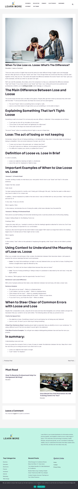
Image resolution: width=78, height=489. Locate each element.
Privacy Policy (57, 467)
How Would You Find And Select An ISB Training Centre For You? (55, 395)
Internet (28, 6)
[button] (72, 4)
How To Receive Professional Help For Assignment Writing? (20, 376)
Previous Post (7, 360)
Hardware (61, 3)
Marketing (5, 476)
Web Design (6, 478)
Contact (55, 464)
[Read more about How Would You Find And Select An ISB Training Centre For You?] (56, 382)
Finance (44, 3)
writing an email (27, 86)
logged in (15, 413)
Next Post (71, 360)
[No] (76, 485)
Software (36, 6)
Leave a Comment (17, 68)
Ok (35, 486)
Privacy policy (41, 486)
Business (28, 3)
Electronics (52, 3)
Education (36, 3)
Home (55, 462)
